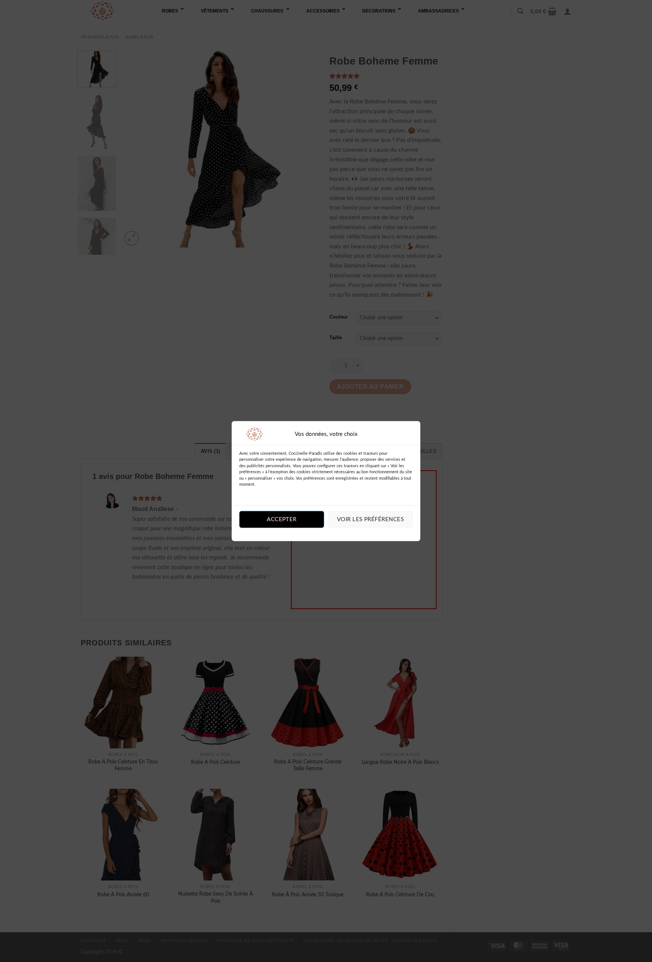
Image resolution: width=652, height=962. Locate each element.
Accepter (282, 519)
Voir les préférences (370, 519)
